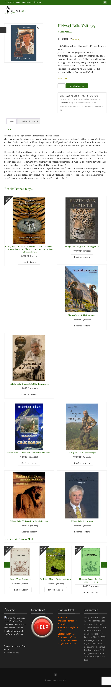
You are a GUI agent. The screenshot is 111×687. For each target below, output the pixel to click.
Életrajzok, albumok (67, 99)
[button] (38, 28)
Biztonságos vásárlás (68, 637)
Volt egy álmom (87, 106)
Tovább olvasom (29, 262)
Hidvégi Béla (72, 103)
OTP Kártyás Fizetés (67, 640)
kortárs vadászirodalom (87, 103)
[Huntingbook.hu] (16, 11)
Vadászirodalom (96, 99)
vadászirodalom (74, 106)
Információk (63, 617)
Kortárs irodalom (82, 99)
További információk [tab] (28, 121)
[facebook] (105, 2)
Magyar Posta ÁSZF (67, 643)
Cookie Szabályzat (66, 633)
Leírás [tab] (11, 121)
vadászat (63, 106)
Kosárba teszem (76, 86)
